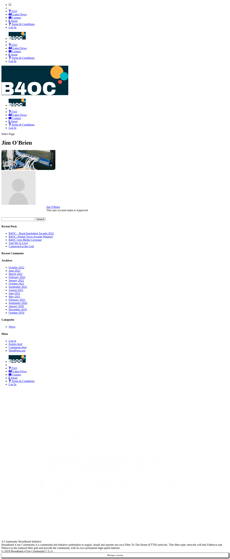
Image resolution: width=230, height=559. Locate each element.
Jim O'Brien (53, 207)
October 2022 (16, 267)
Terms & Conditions (22, 24)
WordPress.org (17, 350)
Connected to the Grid (21, 246)
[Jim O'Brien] (18, 203)
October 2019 (16, 312)
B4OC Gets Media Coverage (25, 239)
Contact (16, 17)
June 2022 (14, 270)
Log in (12, 340)
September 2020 (18, 303)
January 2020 (16, 306)
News (12, 326)
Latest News (19, 14)
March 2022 (15, 273)
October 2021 (16, 283)
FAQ (14, 11)
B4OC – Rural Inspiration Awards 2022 (31, 233)
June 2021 (14, 293)
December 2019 (18, 309)
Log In (12, 27)
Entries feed (15, 344)
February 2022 (17, 277)
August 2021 (16, 290)
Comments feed (17, 347)
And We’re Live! (18, 243)
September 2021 (18, 286)
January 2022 (16, 280)
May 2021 (14, 296)
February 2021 (17, 299)
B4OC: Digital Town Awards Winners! (31, 236)
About (13, 20)
